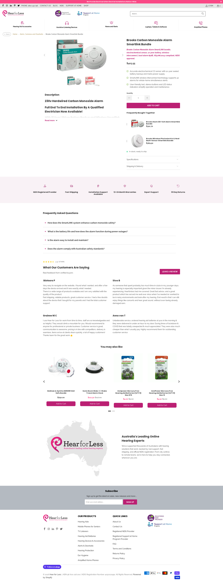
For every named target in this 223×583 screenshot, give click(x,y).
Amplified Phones (200, 27)
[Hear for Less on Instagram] (7, 6)
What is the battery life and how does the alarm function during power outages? (88, 231)
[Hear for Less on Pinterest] (14, 6)
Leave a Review (170, 272)
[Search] (203, 13)
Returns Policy (119, 553)
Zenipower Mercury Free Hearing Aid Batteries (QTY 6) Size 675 (128, 393)
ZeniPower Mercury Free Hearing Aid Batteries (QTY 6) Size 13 (162, 393)
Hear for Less (55, 574)
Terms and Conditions (122, 549)
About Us (117, 522)
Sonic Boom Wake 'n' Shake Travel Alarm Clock (95, 392)
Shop (86, 6)
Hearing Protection (86, 550)
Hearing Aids (83, 522)
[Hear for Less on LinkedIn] (11, 6)
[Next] (122, 55)
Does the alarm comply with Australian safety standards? (76, 249)
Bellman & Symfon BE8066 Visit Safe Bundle (61, 392)
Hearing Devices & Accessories (91, 541)
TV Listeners (83, 531)
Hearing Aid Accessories (22, 26)
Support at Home (74, 6)
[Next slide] (179, 381)
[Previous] (45, 55)
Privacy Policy (119, 558)
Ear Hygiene (83, 555)
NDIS (62, 6)
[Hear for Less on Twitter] (18, 6)
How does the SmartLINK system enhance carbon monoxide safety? (82, 223)
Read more (50, 120)
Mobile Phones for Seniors (89, 526)
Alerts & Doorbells (85, 546)
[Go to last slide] (44, 381)
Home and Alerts (111, 26)
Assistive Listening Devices (66, 27)
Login (210, 6)
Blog (55, 6)
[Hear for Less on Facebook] (3, 6)
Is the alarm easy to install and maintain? (68, 240)
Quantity (130, 93)
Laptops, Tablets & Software (156, 27)
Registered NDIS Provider (123, 531)
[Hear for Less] (13, 13)
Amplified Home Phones (88, 560)
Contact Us (45, 6)
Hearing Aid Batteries (87, 536)
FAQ (114, 544)
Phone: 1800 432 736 (29, 6)
